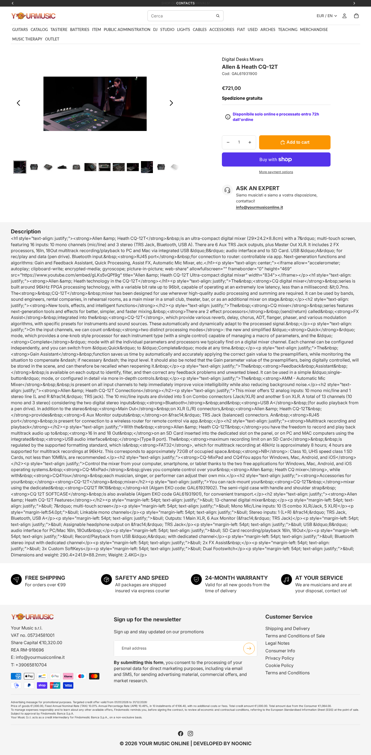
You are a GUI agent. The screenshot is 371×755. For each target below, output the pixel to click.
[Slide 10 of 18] (147, 167)
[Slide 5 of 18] (76, 167)
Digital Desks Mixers (242, 59)
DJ (155, 30)
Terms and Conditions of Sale (295, 635)
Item (96, 30)
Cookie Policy (279, 665)
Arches (267, 30)
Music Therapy (27, 39)
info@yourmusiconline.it (40, 657)
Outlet (52, 39)
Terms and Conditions (287, 672)
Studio (167, 30)
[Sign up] (249, 648)
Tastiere (59, 30)
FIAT (241, 30)
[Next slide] (173, 104)
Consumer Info (280, 650)
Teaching (287, 30)
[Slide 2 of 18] (34, 167)
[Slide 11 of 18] (161, 167)
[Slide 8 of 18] (119, 167)
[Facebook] (180, 733)
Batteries (79, 30)
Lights (183, 30)
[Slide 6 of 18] (90, 167)
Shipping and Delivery (287, 628)
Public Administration (127, 30)
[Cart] (356, 16)
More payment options (276, 172)
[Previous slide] (17, 104)
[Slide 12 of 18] (175, 167)
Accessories (221, 30)
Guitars (20, 30)
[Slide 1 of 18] (20, 167)
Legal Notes (277, 643)
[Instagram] (190, 733)
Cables (200, 30)
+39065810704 (31, 664)
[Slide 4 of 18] (62, 167)
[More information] (228, 117)
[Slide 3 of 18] (48, 167)
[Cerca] (217, 15)
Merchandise (314, 30)
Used (253, 30)
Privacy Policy (279, 657)
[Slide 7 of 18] (105, 167)
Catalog (39, 30)
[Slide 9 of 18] (133, 167)
